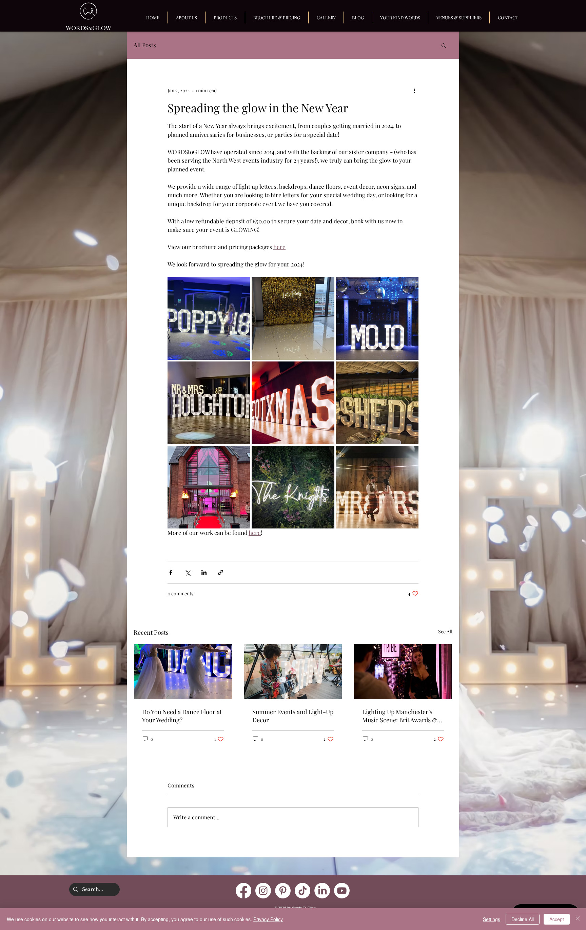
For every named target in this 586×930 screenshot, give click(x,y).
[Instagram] (263, 890)
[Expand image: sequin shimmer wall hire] (293, 318)
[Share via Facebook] (171, 572)
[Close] (578, 919)
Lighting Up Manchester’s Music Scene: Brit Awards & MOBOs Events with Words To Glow (402, 716)
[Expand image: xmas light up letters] (293, 402)
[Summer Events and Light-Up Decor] (293, 671)
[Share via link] (220, 572)
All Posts (145, 45)
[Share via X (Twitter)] (187, 572)
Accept (556, 919)
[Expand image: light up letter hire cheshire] (377, 402)
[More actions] (414, 90)
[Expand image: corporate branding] (377, 318)
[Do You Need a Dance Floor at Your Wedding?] (183, 671)
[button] (444, 45)
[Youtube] (342, 890)
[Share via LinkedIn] (204, 572)
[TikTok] (302, 890)
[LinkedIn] (322, 890)
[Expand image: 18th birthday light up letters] (209, 318)
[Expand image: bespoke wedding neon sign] (293, 487)
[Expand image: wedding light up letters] (377, 487)
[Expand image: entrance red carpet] (209, 487)
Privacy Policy (268, 919)
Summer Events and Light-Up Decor (292, 716)
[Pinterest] (283, 890)
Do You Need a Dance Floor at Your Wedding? (182, 716)
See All (445, 631)
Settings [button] (491, 919)
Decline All (522, 919)
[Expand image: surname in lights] (209, 402)
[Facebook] (243, 890)
